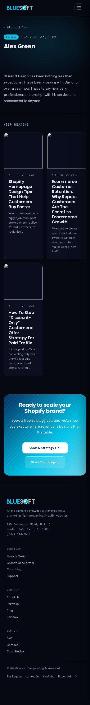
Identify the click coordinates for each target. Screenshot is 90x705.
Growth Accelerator (21, 563)
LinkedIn (32, 676)
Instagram (14, 676)
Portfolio (13, 604)
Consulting (14, 569)
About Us (13, 597)
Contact (12, 645)
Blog (10, 610)
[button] (79, 7)
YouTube (48, 676)
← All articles (15, 27)
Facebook (65, 676)
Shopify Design (17, 556)
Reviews (12, 617)
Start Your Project (45, 462)
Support (12, 576)
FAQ (9, 638)
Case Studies (15, 651)
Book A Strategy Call (45, 448)
